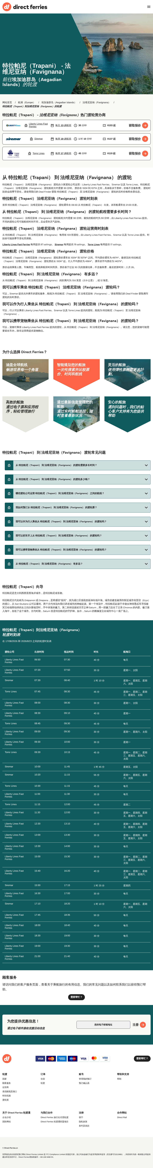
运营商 (5, 1087)
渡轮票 (5, 1100)
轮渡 (43, 1083)
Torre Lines (94, 244)
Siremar (59, 244)
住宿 (43, 1079)
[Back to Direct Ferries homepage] (24, 6)
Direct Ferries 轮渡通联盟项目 (54, 1121)
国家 (4, 1079)
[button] (78, 465)
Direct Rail (122, 1117)
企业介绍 (6, 1117)
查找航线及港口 (9, 1091)
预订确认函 (84, 1083)
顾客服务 (6, 1083)
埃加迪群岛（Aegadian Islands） (58, 102)
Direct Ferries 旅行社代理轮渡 (54, 1117)
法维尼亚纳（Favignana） (97, 102)
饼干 (81, 1117)
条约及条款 (84, 1126)
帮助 (119, 1079)
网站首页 (7, 102)
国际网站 (6, 1121)
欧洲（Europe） (26, 102)
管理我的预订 (85, 1079)
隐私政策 (83, 1121)
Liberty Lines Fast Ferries (16, 244)
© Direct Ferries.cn (10, 1148)
